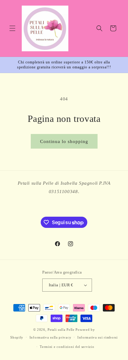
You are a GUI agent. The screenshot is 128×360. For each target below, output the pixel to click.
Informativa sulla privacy (50, 337)
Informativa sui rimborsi (97, 337)
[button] (12, 28)
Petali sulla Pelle (61, 329)
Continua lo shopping (64, 141)
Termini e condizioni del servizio (67, 346)
